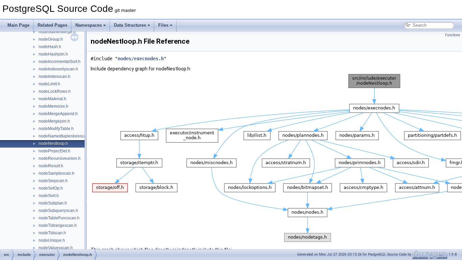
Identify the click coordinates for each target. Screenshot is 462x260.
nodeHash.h (50, 46)
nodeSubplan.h (53, 203)
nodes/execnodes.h (141, 58)
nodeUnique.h (52, 240)
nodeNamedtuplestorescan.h (65, 136)
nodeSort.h (49, 195)
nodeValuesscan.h (56, 247)
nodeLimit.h (49, 84)
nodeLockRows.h (55, 91)
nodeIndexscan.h (54, 76)
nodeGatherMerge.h (57, 31)
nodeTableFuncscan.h (59, 218)
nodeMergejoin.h (54, 121)
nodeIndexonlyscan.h (58, 69)
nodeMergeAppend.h (58, 113)
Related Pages (52, 25)
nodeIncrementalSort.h (59, 61)
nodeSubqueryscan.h (58, 210)
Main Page (18, 25)
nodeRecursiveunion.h (59, 158)
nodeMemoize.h (53, 106)
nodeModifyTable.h (56, 128)
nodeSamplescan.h (56, 173)
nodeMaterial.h (52, 98)
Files (163, 25)
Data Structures (130, 25)
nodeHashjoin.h (53, 54)
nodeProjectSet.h (54, 151)
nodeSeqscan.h (53, 180)
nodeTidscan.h (52, 233)
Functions (452, 35)
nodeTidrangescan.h (58, 225)
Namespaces (88, 25)
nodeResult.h (51, 166)
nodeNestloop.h (53, 143)
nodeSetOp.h (51, 188)
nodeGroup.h (51, 39)
